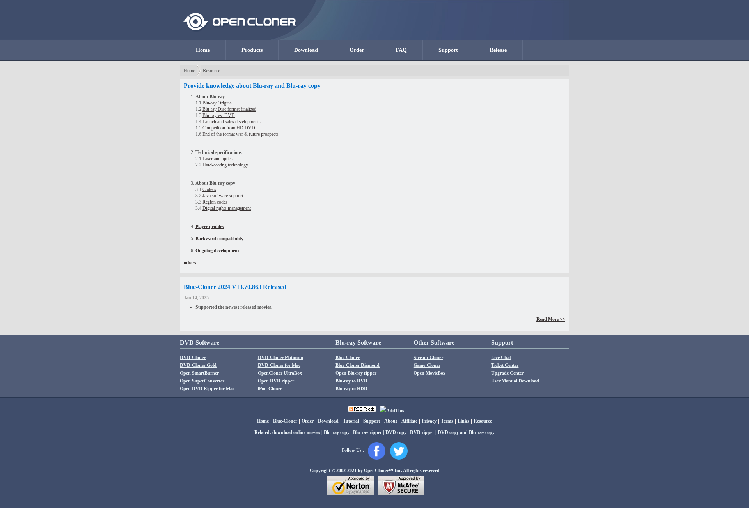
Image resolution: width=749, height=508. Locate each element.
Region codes (214, 202)
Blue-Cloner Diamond (357, 365)
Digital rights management (226, 208)
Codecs (209, 189)
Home (203, 50)
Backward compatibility (220, 238)
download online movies (296, 432)
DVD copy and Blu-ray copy (466, 432)
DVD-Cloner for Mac (279, 365)
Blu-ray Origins (217, 103)
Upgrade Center (507, 373)
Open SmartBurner (199, 373)
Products (252, 50)
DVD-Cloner (193, 357)
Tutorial (351, 421)
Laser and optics (217, 158)
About (390, 421)
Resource (483, 421)
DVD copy (395, 432)
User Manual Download (515, 381)
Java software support (222, 195)
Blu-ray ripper (367, 432)
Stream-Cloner (428, 357)
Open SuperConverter (202, 381)
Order (357, 50)
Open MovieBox (429, 373)
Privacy (429, 421)
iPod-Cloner (270, 388)
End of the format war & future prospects (240, 134)
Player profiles (209, 226)
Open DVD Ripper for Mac (207, 388)
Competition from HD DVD (228, 128)
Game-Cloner (427, 365)
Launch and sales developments (231, 121)
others (190, 263)
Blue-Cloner (347, 357)
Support (448, 50)
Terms (447, 421)
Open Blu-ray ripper (355, 373)
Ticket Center (504, 365)
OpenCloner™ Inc (382, 470)
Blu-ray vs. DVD (218, 115)
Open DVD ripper (276, 381)
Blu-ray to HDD (351, 388)
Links (463, 421)
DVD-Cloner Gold (198, 365)
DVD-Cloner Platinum (280, 357)
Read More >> (550, 319)
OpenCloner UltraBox (280, 373)
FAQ (401, 50)
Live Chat (501, 357)
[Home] (240, 38)
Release (498, 50)
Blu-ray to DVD (351, 381)
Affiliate (409, 421)
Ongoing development (217, 250)
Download (306, 50)
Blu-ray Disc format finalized (229, 109)
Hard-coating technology (225, 165)
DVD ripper (422, 432)
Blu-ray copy (337, 432)
